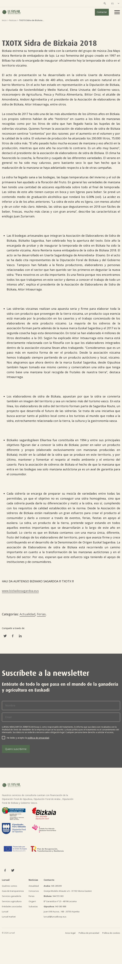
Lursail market (9, 916)
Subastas (33, 906)
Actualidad (27, 614)
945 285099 (53, 885)
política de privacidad (38, 737)
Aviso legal (70, 932)
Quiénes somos (9, 885)
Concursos (34, 891)
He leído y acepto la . (28, 737)
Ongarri (32, 901)
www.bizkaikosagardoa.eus (20, 591)
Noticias (13, 20)
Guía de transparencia (13, 891)
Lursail (5, 911)
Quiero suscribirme (16, 749)
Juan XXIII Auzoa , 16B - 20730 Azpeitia (61, 911)
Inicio (4, 20)
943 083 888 (55, 906)
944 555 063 (54, 896)
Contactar (102, 12)
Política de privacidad (89, 932)
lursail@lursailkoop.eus (55, 916)
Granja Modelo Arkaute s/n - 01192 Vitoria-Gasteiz (68, 891)
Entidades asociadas (12, 906)
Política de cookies (111, 932)
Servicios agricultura (11, 901)
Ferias (41, 614)
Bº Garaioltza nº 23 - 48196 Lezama (60, 901)
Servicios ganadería (11, 896)
